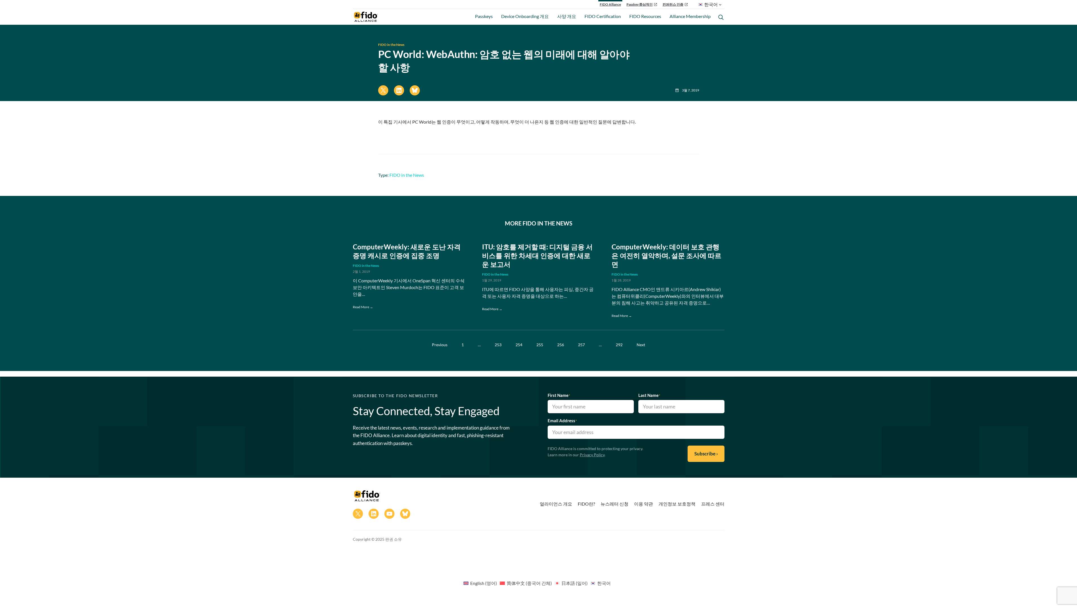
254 (519, 344)
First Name (559, 395)
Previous (439, 344)
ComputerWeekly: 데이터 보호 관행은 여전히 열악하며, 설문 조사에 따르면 (666, 255)
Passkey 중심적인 (639, 4)
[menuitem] (480, 582)
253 (498, 344)
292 (619, 344)
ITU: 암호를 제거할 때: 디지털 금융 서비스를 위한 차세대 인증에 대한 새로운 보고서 (537, 255)
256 (560, 344)
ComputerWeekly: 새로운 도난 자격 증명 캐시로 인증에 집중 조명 (407, 251)
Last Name (649, 395)
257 (581, 344)
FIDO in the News (391, 45)
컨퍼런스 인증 (673, 4)
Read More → (363, 307)
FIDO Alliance (610, 4)
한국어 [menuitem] (604, 583)
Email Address (562, 420)
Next (641, 344)
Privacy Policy (592, 454)
